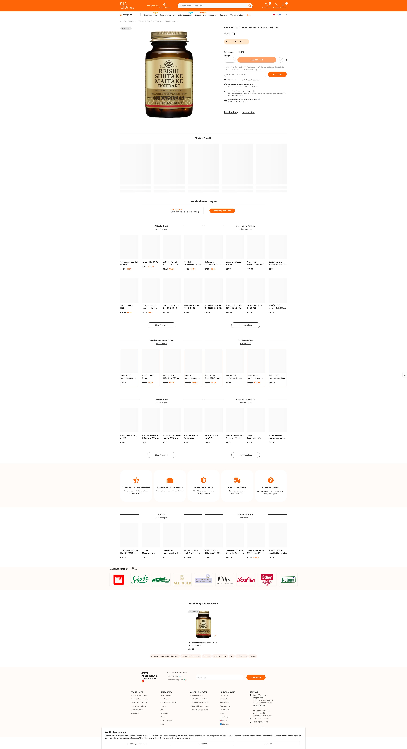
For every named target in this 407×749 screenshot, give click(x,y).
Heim (122, 21)
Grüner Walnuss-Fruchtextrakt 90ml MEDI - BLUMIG (276, 436)
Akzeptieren (202, 744)
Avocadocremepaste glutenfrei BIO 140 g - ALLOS (150, 436)
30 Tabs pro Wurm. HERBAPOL (255, 306)
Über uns (206, 656)
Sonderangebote (220, 656)
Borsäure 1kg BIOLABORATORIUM (171, 376)
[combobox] (212, 5)
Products (130, 21)
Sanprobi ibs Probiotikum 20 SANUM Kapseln (253, 436)
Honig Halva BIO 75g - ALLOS (129, 436)
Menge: (227, 56)
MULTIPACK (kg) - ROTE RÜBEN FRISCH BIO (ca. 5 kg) (213, 551)
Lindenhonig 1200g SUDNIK (233, 263)
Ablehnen (268, 744)
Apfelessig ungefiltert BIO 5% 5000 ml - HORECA (129, 551)
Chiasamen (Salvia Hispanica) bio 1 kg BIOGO (149, 306)
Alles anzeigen (134, 568)
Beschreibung (231, 112)
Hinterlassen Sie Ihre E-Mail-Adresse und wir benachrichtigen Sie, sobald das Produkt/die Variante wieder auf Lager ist (254, 68)
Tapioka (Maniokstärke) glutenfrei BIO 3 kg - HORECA (150, 551)
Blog (231, 656)
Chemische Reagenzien (191, 656)
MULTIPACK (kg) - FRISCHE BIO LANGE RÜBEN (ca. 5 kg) (277, 551)
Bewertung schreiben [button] (222, 211)
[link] (280, 60)
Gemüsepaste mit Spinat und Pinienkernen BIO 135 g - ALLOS (192, 436)
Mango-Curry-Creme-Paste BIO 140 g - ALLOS (172, 436)
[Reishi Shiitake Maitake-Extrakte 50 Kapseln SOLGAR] (203, 624)
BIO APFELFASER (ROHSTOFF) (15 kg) (192, 551)
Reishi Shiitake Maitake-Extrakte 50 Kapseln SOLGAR (202, 644)
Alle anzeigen (161, 343)
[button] (255, 101)
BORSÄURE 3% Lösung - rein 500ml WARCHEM (277, 306)
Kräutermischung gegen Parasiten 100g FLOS (277, 263)
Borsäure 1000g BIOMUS (148, 376)
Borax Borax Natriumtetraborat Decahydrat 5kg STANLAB (192, 376)
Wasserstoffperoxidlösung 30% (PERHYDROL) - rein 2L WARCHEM (235, 306)
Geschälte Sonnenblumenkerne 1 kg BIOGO (193, 263)
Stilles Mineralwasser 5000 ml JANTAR (255, 551)
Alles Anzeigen (161, 229)
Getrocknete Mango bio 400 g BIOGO (171, 306)
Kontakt (253, 656)
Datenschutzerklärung (181, 738)
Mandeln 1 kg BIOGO (150, 262)
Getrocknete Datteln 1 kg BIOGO (129, 263)
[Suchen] (215, 5)
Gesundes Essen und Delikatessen (164, 656)
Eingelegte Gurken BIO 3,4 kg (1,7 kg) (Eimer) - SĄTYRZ (235, 551)
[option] (169, 75)
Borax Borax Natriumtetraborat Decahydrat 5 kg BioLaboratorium (255, 376)
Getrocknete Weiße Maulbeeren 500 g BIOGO (170, 263)
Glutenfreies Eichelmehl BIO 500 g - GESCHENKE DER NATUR (213, 263)
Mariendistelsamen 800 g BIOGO (191, 306)
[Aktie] (285, 60)
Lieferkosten (248, 112)
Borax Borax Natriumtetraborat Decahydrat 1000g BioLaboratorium (233, 376)
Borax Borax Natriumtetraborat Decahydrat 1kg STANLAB (128, 376)
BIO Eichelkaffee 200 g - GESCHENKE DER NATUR (213, 306)
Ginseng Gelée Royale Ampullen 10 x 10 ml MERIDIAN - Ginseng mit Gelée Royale (234, 436)
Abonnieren (277, 74)
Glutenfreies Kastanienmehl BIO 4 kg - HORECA (171, 551)
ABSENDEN (256, 677)
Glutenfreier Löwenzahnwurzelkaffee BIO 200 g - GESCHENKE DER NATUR (256, 263)
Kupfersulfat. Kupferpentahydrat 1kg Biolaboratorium (277, 376)
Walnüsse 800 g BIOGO (126, 306)
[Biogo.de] (119, 579)
